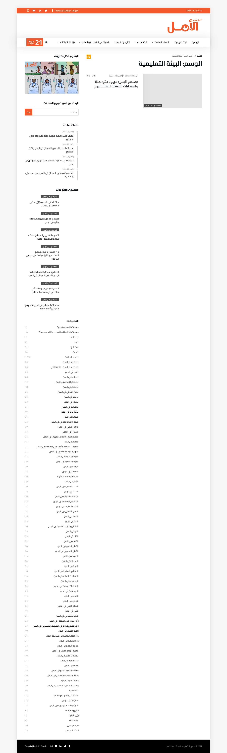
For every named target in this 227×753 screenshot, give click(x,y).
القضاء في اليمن (71, 541)
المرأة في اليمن (71, 566)
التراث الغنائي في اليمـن (68, 427)
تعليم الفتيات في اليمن (68, 631)
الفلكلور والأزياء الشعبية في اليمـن (63, 526)
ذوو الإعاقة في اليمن (69, 641)
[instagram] (27, 10)
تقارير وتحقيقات (72, 710)
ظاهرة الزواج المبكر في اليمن (65, 651)
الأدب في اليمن (72, 372)
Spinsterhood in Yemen (68, 327)
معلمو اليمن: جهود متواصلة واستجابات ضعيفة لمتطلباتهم (116, 84)
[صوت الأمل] (185, 18)
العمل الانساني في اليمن (68, 511)
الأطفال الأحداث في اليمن (67, 382)
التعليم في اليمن (71, 442)
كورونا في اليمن (71, 666)
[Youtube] (34, 10)
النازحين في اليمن (71, 601)
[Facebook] (52, 10)
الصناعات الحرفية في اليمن (67, 496)
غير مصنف (74, 720)
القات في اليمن (72, 536)
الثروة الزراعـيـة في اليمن (68, 457)
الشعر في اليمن (72, 481)
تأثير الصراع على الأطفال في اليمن (64, 621)
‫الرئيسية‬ (199, 56)
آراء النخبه (74, 337)
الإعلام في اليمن (71, 397)
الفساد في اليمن (71, 516)
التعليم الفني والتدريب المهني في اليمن (61, 437)
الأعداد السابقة (72, 357)
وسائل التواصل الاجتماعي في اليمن (63, 685)
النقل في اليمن (72, 611)
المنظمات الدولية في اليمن (66, 586)
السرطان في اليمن (50, 196)
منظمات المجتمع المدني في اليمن (63, 676)
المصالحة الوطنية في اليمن (66, 576)
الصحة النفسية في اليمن (68, 486)
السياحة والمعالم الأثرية (68, 476)
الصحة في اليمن (71, 491)
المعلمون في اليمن (153, 105)
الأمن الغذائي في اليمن (68, 392)
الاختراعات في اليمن (70, 412)
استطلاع (75, 347)
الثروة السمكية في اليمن (67, 462)
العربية (75, 11)
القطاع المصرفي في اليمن (67, 551)
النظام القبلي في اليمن (68, 606)
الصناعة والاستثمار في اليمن (66, 501)
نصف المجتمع (72, 730)
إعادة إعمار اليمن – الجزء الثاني (65, 367)
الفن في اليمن (72, 531)
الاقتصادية (74, 690)
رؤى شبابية (74, 715)
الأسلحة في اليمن (71, 377)
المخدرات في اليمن (70, 561)
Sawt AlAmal (130, 76)
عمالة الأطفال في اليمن (68, 656)
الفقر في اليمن (72, 521)
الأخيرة (76, 352)
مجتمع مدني (73, 725)
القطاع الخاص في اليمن (68, 546)
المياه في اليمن (71, 596)
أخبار (77, 342)
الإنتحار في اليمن (71, 402)
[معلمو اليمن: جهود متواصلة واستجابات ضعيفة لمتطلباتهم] (172, 91)
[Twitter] (46, 10)
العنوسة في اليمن (70, 700)
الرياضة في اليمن (71, 466)
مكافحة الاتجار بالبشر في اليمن (65, 671)
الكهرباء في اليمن (71, 556)
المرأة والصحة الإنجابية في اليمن (64, 705)
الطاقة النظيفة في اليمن (67, 506)
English (67, 11)
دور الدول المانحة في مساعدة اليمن (62, 636)
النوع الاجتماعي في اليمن (67, 616)
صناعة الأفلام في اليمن (68, 646)
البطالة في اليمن (71, 417)
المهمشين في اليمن (69, 591)
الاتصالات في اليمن (70, 407)
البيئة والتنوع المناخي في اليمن (65, 422)
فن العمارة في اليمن (69, 661)
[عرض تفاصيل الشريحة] (52, 78)
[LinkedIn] (40, 10)
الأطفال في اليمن (71, 387)
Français (59, 11)
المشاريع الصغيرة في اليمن (67, 571)
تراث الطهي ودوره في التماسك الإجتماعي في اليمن (56, 626)
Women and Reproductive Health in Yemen (59, 332)
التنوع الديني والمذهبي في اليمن (64, 452)
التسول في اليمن (71, 432)
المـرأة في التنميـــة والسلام (66, 695)
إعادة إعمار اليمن (71, 362)
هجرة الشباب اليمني (70, 680)
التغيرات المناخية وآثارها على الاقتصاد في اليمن (58, 447)
